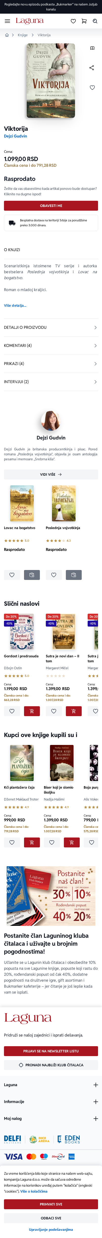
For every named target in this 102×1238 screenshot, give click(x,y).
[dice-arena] (39, 1139)
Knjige (23, 35)
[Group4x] (44, 1157)
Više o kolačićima (34, 1191)
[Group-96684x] (69, 1139)
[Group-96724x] (58, 1157)
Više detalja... (15, 305)
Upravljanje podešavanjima (51, 1229)
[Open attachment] (92, 49)
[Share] (92, 68)
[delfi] (12, 1139)
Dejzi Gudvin (15, 136)
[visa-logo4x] (13, 1157)
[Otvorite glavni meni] (7, 21)
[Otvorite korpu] (84, 21)
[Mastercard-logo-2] (31, 1157)
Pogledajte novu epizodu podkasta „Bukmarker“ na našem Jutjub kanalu (51, 6)
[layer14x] (72, 1157)
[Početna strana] (30, 21)
